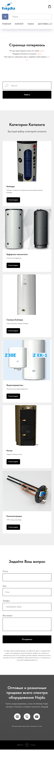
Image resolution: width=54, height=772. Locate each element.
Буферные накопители (17, 254)
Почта (5, 571)
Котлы (9, 450)
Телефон (6, 601)
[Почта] (36, 716)
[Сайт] (17, 716)
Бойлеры (11, 186)
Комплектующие (14, 516)
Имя (4, 586)
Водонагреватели (15, 385)
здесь (42, 50)
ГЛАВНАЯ (6, 24)
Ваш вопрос (8, 615)
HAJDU (31, 24)
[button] (49, 6)
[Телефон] (27, 716)
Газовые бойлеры (15, 319)
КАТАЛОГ (19, 24)
